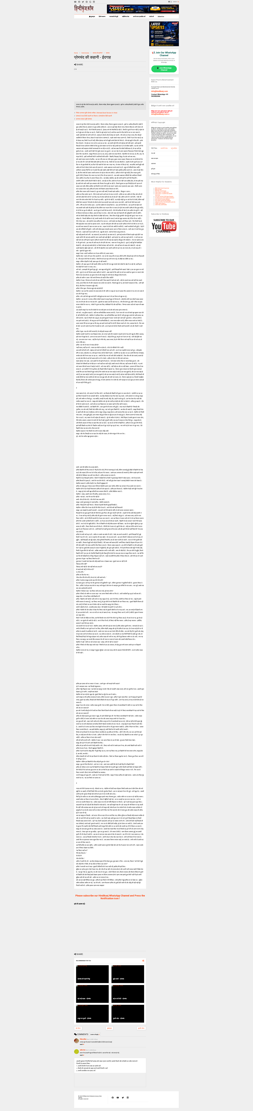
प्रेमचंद (108, 53)
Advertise (161, 16)
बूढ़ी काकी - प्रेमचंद (118, 979)
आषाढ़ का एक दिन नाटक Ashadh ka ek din (165, 202)
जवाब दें (81, 1044)
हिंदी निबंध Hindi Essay (160, 191)
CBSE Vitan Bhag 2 (160, 203)
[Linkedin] (94, 2)
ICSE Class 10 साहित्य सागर (162, 192)
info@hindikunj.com (159, 91)
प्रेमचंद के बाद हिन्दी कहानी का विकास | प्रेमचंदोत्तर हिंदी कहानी (94, 116)
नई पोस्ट (78, 1028)
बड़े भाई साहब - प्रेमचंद (84, 999)
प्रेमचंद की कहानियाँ (97, 53)
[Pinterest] (87, 2)
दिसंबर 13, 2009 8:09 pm (91, 1050)
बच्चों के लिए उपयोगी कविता (161, 204)
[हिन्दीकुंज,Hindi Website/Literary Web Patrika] (84, 11)
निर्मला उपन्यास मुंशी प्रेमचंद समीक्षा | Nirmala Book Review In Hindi (96, 113)
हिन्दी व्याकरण (102, 16)
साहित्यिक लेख (125, 16)
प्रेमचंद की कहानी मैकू (84, 979)
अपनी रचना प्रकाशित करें (139, 16)
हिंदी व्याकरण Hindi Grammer (162, 188)
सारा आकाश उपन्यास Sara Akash (163, 200)
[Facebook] (79, 2)
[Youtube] (75, 2)
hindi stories (85, 53)
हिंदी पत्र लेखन (158, 189)
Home (76, 53)
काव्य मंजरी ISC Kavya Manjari (162, 199)
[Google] (90, 2)
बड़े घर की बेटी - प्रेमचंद (120, 999)
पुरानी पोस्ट (141, 1028)
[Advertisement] (110, 35)
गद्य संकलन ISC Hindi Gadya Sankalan (164, 198)
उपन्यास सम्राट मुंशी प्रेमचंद (84, 119)
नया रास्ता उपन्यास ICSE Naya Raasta (164, 196)
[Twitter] (83, 2)
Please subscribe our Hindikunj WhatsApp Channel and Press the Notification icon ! (110, 897)
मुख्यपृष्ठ (93, 16)
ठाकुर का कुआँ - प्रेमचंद (84, 1018)
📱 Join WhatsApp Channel (164, 69)
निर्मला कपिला (83, 1039)
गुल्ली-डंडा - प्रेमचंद (118, 1018)
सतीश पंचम (82, 1050)
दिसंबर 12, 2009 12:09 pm (92, 1039)
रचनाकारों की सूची (113, 16)
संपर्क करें (151, 16)
